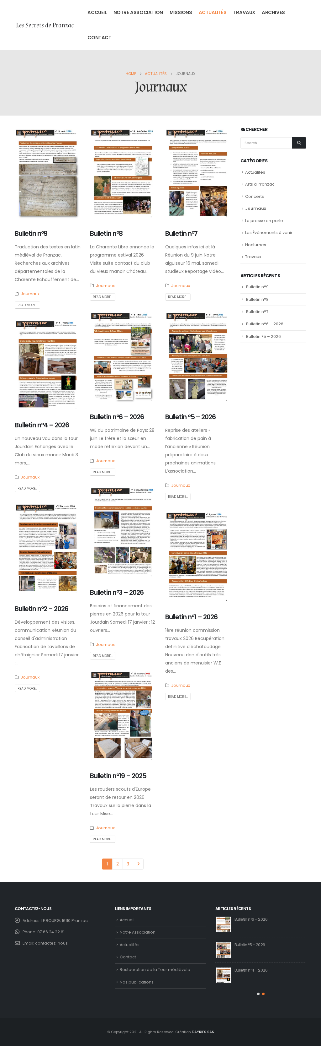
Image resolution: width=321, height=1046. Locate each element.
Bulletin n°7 (181, 233)
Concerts (254, 196)
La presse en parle (264, 221)
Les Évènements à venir (268, 233)
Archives (273, 12)
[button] (258, 994)
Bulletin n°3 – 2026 (117, 592)
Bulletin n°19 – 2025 (118, 775)
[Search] (299, 143)
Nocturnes (255, 245)
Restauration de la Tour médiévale (155, 969)
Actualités (213, 12)
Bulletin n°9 (31, 233)
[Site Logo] (45, 25)
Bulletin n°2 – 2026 (41, 608)
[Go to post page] (223, 924)
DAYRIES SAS (203, 1031)
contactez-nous (51, 943)
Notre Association (138, 12)
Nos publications (137, 982)
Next (138, 864)
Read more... (27, 305)
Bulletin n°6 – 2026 (117, 416)
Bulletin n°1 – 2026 (191, 616)
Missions (181, 12)
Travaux (244, 12)
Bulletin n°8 (106, 233)
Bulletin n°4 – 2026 (42, 425)
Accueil (97, 12)
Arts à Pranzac (260, 184)
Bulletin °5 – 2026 (190, 416)
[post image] (48, 173)
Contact (99, 37)
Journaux (30, 293)
